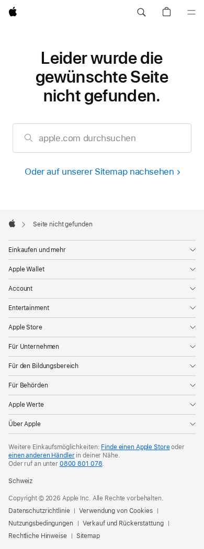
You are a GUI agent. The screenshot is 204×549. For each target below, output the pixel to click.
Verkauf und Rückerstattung (123, 523)
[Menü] (191, 12)
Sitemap (88, 536)
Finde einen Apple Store (135, 447)
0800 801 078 (81, 463)
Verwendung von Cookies (115, 510)
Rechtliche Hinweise (37, 536)
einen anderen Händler (41, 455)
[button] (141, 12)
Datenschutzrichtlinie (39, 510)
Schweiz (20, 481)
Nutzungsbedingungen (40, 523)
